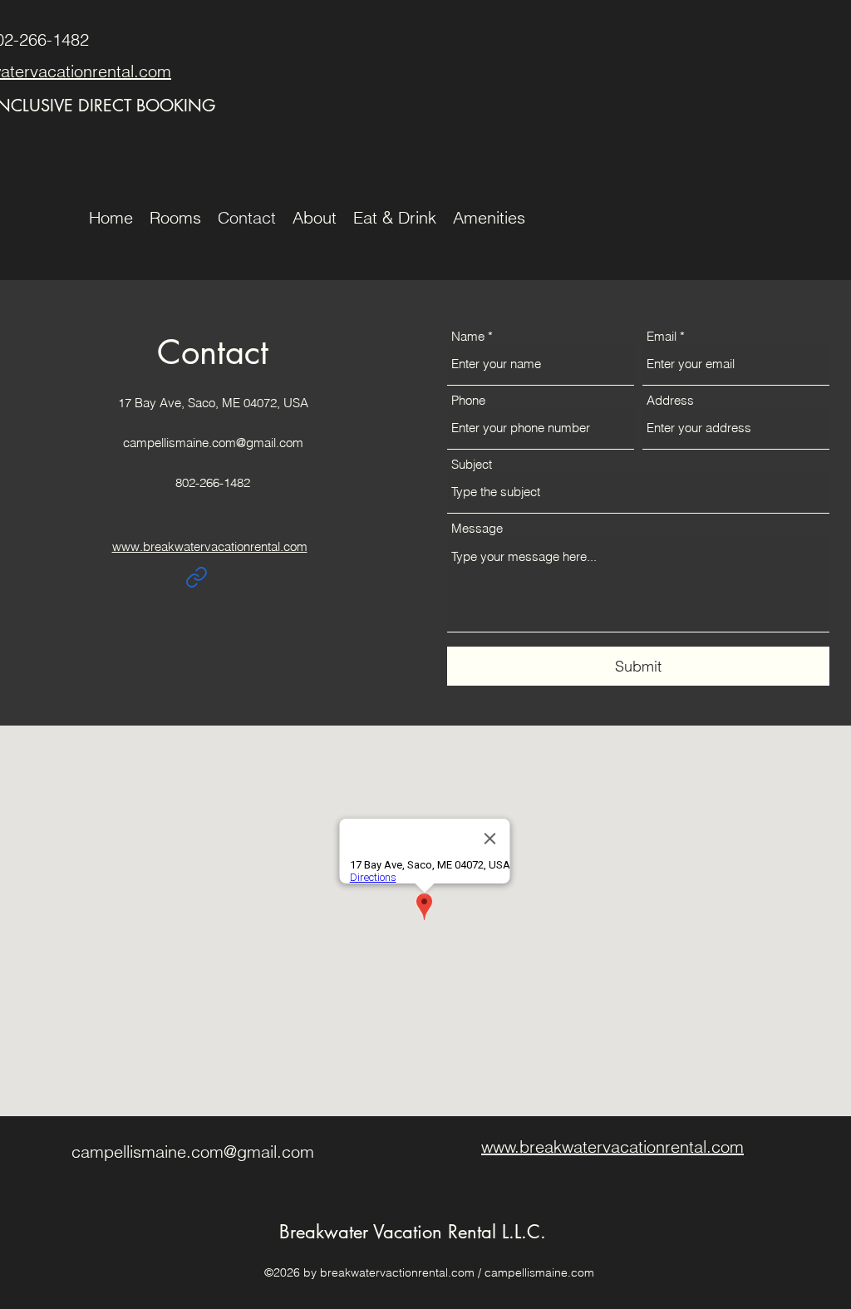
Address (670, 400)
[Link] (196, 576)
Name (468, 336)
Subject (471, 464)
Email (661, 336)
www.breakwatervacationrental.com (209, 546)
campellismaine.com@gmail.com (213, 442)
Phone (468, 400)
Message (477, 528)
